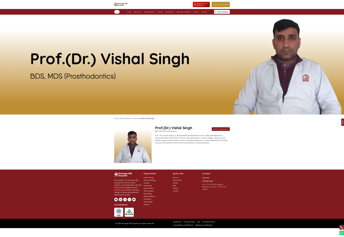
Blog (174, 185)
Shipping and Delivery (203, 225)
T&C (198, 222)
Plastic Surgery (149, 191)
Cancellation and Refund (183, 225)
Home (129, 12)
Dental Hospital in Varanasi (129, 118)
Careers (175, 183)
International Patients (184, 12)
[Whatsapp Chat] (341, 233)
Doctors (160, 12)
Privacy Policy (189, 222)
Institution (169, 12)
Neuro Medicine (149, 188)
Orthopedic (147, 199)
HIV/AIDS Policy (208, 222)
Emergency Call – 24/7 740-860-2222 (202, 4)
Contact (204, 12)
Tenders (175, 188)
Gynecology (148, 194)
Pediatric (147, 204)
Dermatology (148, 202)
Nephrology (148, 185)
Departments (148, 12)
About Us (137, 12)
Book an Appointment (220, 4)
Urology (146, 183)
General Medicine (149, 196)
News (195, 12)
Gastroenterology (150, 180)
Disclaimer (177, 222)
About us (176, 177)
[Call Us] (341, 227)
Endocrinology (148, 177)
